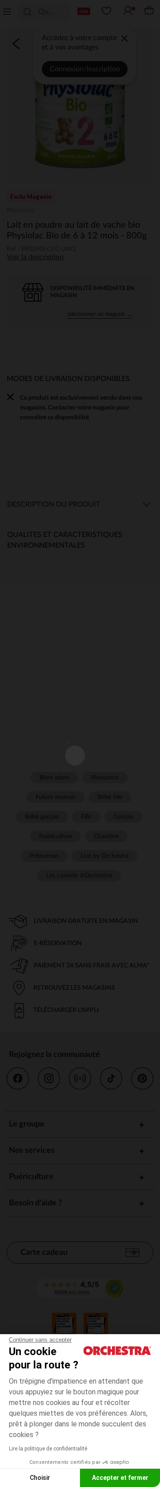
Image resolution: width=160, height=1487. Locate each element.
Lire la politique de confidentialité (48, 1449)
